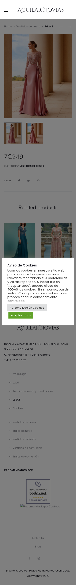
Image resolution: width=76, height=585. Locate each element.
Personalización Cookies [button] (27, 308)
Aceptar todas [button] (21, 315)
